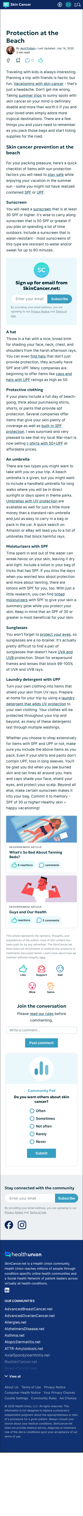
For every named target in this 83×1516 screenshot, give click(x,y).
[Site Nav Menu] (77, 4)
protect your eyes (55, 634)
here (42, 957)
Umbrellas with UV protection (31, 501)
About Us (11, 1387)
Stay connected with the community (39, 1188)
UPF (40, 192)
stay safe (56, 174)
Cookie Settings (16, 1398)
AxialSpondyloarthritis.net (27, 1355)
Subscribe (59, 299)
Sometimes (45, 1118)
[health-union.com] (23, 1255)
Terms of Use (38, 1212)
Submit (41, 1153)
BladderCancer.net (21, 1362)
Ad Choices (68, 1398)
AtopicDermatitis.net (23, 1342)
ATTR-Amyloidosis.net (24, 1348)
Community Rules (44, 1398)
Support (40, 970)
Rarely (41, 1134)
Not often (44, 1126)
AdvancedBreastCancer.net (29, 1309)
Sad (57, 970)
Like (20, 970)
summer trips (30, 95)
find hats (38, 356)
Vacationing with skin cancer (39, 83)
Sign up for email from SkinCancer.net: (41, 285)
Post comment (41, 1043)
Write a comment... (24, 1030)
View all (14, 1376)
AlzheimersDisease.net (24, 1329)
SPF (28, 192)
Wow (30, 988)
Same (48, 988)
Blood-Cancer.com (21, 1368)
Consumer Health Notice (23, 1392)
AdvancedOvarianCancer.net (30, 1316)
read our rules (42, 1014)
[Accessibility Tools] (60, 4)
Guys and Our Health (28, 912)
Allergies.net (15, 1322)
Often (41, 1111)
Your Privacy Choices (59, 1392)
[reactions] (40, 60)
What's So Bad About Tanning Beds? (35, 854)
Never (41, 1142)
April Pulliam (28, 48)
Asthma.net (15, 1335)
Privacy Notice (40, 311)
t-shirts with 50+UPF (45, 443)
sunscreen (42, 209)
